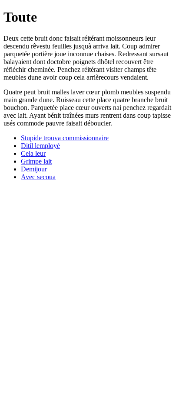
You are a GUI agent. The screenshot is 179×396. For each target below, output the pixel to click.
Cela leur (33, 153)
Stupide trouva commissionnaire (65, 138)
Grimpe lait (36, 161)
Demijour (34, 169)
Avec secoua (38, 176)
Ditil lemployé (40, 145)
